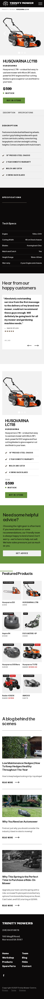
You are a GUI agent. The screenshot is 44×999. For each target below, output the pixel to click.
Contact (27, 966)
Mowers (12, 9)
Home (5, 953)
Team (25, 953)
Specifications (25, 113)
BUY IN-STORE (14, 100)
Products (7, 962)
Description (9, 113)
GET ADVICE (22, 553)
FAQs (25, 962)
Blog (24, 957)
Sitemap (22, 990)
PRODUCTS (5, 9)
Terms (13, 990)
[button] (5, 33)
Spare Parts (9, 966)
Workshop (8, 957)
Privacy (5, 990)
